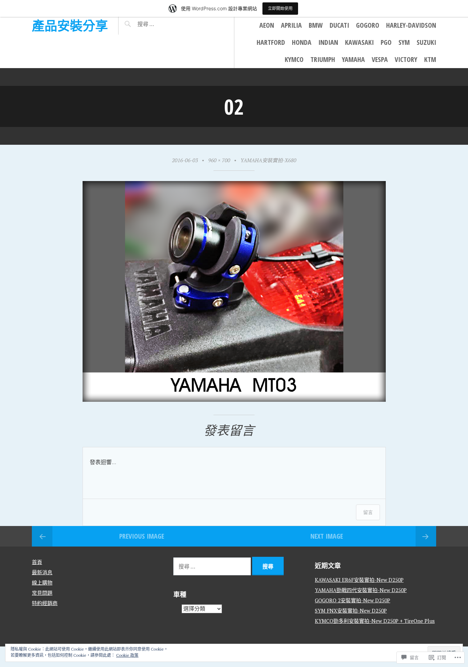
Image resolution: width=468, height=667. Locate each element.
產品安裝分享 (70, 25)
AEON (266, 25)
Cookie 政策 (127, 655)
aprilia (291, 25)
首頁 (37, 562)
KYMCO (294, 59)
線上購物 (42, 582)
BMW (316, 25)
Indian (328, 42)
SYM (404, 42)
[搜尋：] (166, 24)
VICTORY (406, 59)
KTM (430, 59)
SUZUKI (426, 42)
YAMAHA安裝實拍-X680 (268, 160)
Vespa (380, 59)
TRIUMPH (322, 59)
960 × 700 (219, 160)
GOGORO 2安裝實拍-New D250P (352, 600)
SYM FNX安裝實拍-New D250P (351, 610)
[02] (234, 399)
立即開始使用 (280, 8)
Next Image (326, 536)
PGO (386, 42)
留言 (368, 512)
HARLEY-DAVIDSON (411, 25)
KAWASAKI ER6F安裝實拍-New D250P (359, 579)
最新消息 (42, 572)
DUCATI (339, 25)
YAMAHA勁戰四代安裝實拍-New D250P (361, 590)
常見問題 (42, 592)
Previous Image (141, 536)
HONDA (301, 42)
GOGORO (367, 25)
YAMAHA (353, 59)
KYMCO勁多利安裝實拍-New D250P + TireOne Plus (375, 620)
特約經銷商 (45, 603)
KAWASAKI (359, 42)
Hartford (271, 42)
